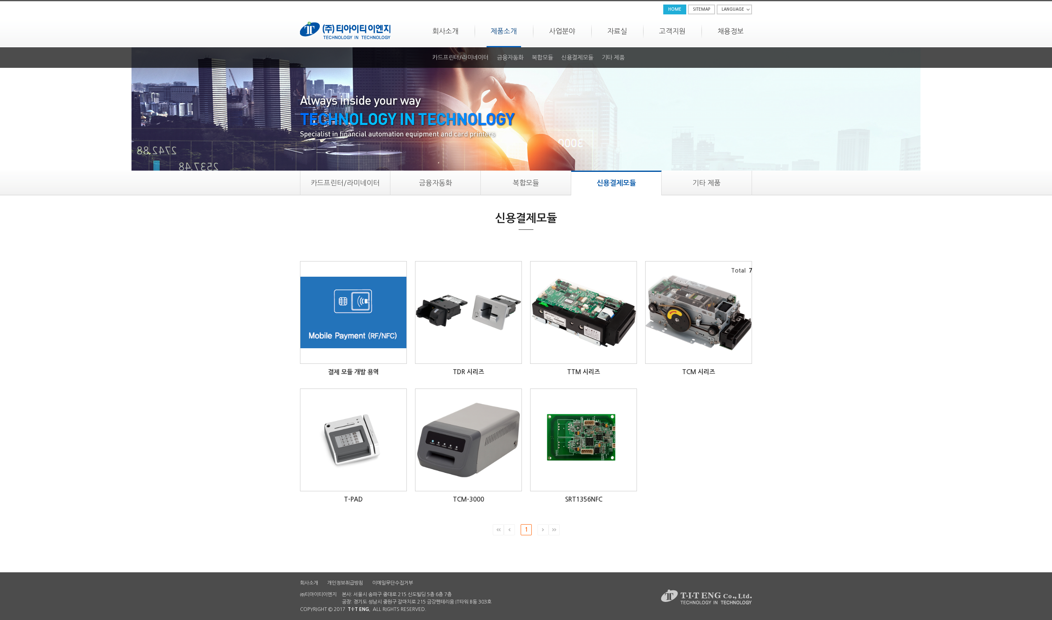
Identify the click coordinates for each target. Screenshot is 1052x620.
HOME (674, 9)
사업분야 (562, 31)
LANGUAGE (733, 9)
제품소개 (504, 31)
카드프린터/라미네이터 (460, 57)
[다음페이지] (543, 529)
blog (479, 609)
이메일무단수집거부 (392, 583)
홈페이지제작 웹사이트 (451, 609)
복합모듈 (542, 57)
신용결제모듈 (577, 57)
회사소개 (445, 31)
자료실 (617, 31)
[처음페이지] (498, 529)
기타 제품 (613, 57)
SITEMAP (701, 9)
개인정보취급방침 (345, 583)
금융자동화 (510, 57)
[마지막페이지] (554, 529)
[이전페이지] (509, 529)
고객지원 (672, 31)
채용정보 (730, 31)
